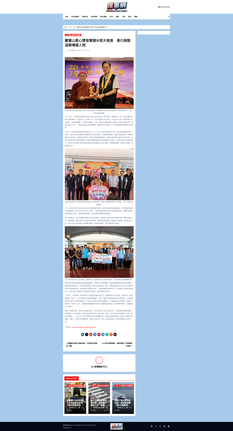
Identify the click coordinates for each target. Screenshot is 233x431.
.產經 (117, 17)
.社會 (66, 17)
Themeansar (67, 428)
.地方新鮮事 (75, 17)
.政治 (111, 17)
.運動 (136, 17)
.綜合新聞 (94, 17)
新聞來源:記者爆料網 (103, 385)
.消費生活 (85, 17)
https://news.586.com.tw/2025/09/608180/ (84, 327)
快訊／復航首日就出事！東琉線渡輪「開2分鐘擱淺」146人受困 (122, 404)
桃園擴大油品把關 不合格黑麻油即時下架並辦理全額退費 (76, 404)
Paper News (90, 425)
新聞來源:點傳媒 (76, 35)
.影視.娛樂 (103, 17)
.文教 (123, 17)
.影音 (129, 17)
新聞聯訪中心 (74, 50)
